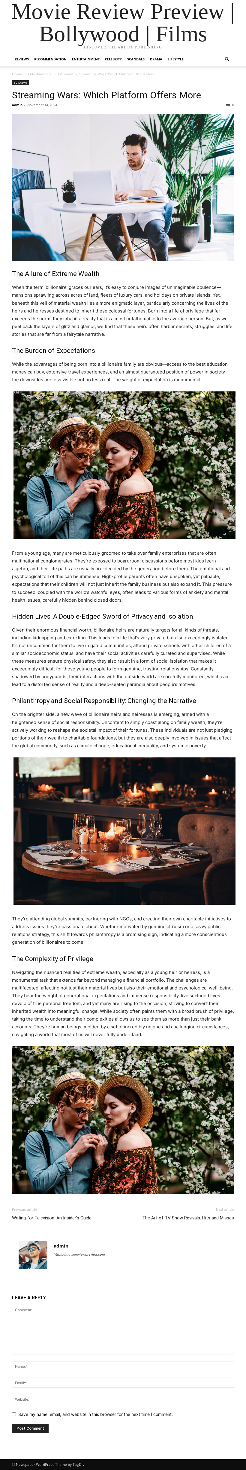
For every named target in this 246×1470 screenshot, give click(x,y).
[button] (227, 59)
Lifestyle (176, 59)
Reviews (22, 59)
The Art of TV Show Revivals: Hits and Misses (188, 1218)
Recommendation (50, 59)
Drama (156, 59)
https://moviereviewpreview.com (79, 1254)
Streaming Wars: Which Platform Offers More (106, 95)
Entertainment (86, 59)
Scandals (136, 59)
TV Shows (66, 74)
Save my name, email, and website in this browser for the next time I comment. (95, 1414)
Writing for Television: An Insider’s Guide (52, 1218)
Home (17, 74)
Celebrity (113, 59)
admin (17, 105)
